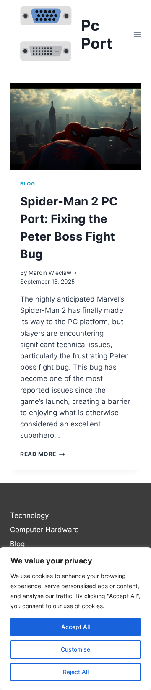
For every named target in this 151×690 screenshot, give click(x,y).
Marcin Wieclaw (50, 272)
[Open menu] (137, 34)
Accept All (75, 626)
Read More (42, 454)
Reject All (76, 671)
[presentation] (75, 126)
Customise (75, 649)
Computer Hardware (44, 529)
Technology (29, 515)
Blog (27, 183)
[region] (75, 618)
